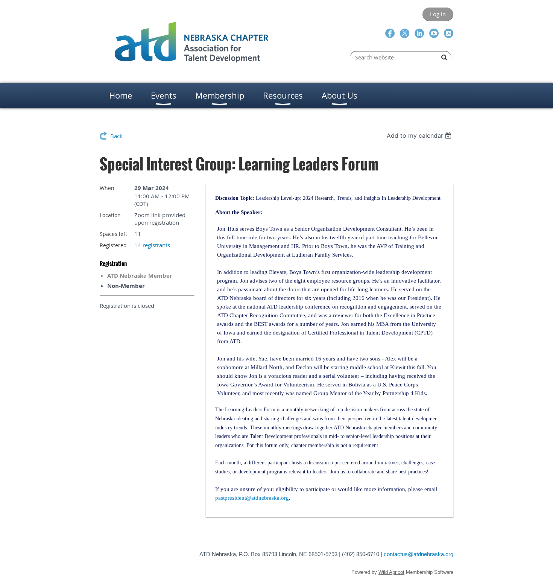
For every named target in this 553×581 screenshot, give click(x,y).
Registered (113, 245)
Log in (438, 14)
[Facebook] (390, 33)
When (107, 188)
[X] (404, 33)
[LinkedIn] (419, 33)
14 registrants (152, 245)
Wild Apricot (391, 572)
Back (116, 136)
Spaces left (113, 233)
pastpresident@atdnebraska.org (252, 498)
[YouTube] (434, 33)
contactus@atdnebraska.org (418, 554)
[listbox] (420, 135)
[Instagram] (448, 33)
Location (110, 215)
